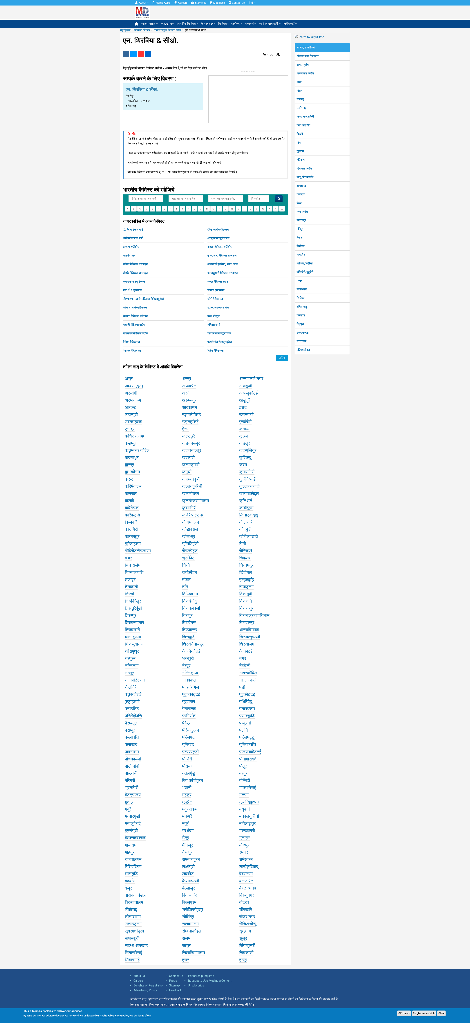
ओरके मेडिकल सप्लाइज (135, 273)
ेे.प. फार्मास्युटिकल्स (218, 229)
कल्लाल (131, 493)
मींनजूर (187, 845)
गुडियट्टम (133, 543)
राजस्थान (302, 289)
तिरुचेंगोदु (189, 601)
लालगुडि (131, 873)
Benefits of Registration (148, 985)
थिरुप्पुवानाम (134, 644)
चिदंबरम (245, 558)
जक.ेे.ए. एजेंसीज (132, 290)
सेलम (186, 938)
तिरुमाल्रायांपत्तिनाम (254, 615)
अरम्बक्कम (133, 400)
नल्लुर (129, 672)
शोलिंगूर (188, 916)
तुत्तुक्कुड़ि (246, 579)
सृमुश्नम (245, 931)
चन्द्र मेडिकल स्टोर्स (218, 281)
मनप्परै (187, 816)
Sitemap (174, 985)
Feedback (175, 990)
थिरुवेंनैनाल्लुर (193, 644)
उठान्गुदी (131, 414)
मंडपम (244, 794)
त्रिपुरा (300, 324)
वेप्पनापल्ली (190, 880)
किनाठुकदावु (248, 515)
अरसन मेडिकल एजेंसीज (219, 247)
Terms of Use (144, 1015)
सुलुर (243, 938)
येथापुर (187, 852)
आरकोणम (189, 407)
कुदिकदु (245, 457)
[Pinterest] (141, 54)
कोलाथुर (188, 536)
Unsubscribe (196, 985)
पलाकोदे (131, 744)
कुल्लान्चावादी (249, 486)
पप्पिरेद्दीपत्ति (133, 715)
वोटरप (244, 902)
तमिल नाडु (302, 306)
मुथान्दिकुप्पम (249, 802)
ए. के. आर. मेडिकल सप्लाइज (221, 255)
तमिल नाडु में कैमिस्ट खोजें (167, 30)
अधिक (282, 357)
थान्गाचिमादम (249, 629)
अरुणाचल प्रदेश (305, 73)
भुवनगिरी (131, 787)
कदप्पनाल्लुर (191, 450)
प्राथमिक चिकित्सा (186, 23)
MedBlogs (219, 2)
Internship (200, 2)
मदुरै (128, 809)
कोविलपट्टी (248, 536)
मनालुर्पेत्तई (133, 823)
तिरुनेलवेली (191, 608)
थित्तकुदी (188, 636)
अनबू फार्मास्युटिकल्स (218, 238)
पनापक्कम (247, 708)
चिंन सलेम (132, 565)
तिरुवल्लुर (246, 622)
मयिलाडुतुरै (247, 823)
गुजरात (300, 151)
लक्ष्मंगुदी (188, 866)
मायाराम (130, 845)
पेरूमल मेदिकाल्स (132, 350)
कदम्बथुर (132, 457)
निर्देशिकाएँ (289, 23)
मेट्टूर (186, 794)
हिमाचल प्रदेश (304, 168)
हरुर (185, 959)
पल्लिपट (188, 737)
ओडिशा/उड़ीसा (305, 263)
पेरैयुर (186, 723)
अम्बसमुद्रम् (134, 385)
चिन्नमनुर (246, 565)
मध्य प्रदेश (302, 211)
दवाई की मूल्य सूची (269, 23)
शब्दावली (249, 23)
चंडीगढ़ (300, 99)
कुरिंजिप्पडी (247, 479)
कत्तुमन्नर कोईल (137, 450)
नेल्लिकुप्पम (190, 672)
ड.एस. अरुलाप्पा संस (218, 307)
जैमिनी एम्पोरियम (215, 290)
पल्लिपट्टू (246, 737)
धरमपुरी (188, 658)
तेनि (185, 586)
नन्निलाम (131, 665)
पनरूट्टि (132, 708)
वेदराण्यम (246, 873)
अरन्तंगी (131, 393)
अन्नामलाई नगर (251, 378)
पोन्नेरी (187, 759)
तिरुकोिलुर (133, 601)
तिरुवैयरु (189, 622)
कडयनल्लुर (191, 443)
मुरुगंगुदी (131, 830)
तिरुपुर (187, 615)
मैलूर (185, 837)
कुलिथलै (245, 500)
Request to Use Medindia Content (209, 980)
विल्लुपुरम (189, 902)
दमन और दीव (303, 125)
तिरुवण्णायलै (134, 622)
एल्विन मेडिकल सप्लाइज (135, 264)
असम (299, 82)
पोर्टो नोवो (132, 766)
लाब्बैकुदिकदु (248, 866)
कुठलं (243, 436)
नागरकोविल (248, 672)
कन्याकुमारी (190, 464)
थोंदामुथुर (132, 651)
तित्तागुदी (245, 594)
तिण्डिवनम (190, 594)
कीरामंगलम (190, 522)
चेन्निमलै (245, 550)
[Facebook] (126, 54)
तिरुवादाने (132, 629)
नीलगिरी (131, 687)
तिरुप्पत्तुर (246, 608)
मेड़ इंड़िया (125, 30)
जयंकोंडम (189, 572)
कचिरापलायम (135, 436)
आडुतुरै (244, 400)
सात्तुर (186, 945)
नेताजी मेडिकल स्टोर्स (134, 324)
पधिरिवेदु (245, 701)
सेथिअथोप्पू (247, 923)
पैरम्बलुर (131, 723)
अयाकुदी (245, 385)
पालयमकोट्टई (250, 751)
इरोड (243, 407)
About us (139, 976)
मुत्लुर (129, 802)
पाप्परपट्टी (190, 751)
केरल (299, 203)
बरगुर (243, 773)
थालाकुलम (133, 636)
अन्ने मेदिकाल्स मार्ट (133, 238)
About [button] (142, 2)
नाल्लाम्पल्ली (248, 680)
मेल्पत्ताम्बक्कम (135, 837)
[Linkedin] (148, 54)
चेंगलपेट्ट (190, 550)
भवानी (186, 787)
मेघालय (300, 237)
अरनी (186, 393)
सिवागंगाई (132, 959)
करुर (129, 479)
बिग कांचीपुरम (192, 780)
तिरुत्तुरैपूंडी (133, 608)
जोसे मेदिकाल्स (215, 299)
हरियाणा (301, 160)
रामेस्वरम (246, 859)
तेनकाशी (131, 586)
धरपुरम (130, 658)
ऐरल (185, 428)
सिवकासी (246, 952)
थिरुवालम (246, 644)
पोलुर (243, 766)
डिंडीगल (245, 572)
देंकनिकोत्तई (191, 651)
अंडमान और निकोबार (308, 56)
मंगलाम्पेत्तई (247, 787)
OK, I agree (404, 1013)
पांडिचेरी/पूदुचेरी (305, 272)
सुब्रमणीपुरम (134, 931)
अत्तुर (129, 378)
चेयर (128, 558)
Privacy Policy (121, 1015)
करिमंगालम (133, 486)
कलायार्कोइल (249, 493)
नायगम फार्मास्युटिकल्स (219, 333)
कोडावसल (190, 529)
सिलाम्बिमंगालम (193, 952)
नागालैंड (301, 254)
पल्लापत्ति (132, 737)
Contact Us (238, 2)
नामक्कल (189, 680)
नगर (242, 658)
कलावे (129, 500)
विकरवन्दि (189, 895)
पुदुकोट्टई (247, 694)
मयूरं (185, 823)
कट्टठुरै (188, 436)
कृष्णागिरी (189, 507)
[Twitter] (133, 54)
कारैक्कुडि (132, 515)
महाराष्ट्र (301, 220)
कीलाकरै (245, 522)
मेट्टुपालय (133, 794)
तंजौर (186, 579)
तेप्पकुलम (246, 586)
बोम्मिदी (244, 780)
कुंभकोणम (132, 471)
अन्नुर (186, 378)
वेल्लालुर (188, 888)
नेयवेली (244, 665)
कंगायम (244, 428)
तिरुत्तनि (245, 601)
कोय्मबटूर (132, 536)
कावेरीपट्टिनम (193, 515)
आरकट (130, 407)
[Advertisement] (248, 99)
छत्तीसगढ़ (301, 108)
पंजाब (299, 280)
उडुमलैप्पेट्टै (191, 414)
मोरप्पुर (244, 845)
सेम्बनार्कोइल (191, 931)
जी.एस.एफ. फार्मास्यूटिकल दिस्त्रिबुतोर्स (143, 299)
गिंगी (242, 543)
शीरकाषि (245, 909)
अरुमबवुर (189, 400)
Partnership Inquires (201, 976)
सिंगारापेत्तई (133, 952)
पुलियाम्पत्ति (247, 744)
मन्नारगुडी (132, 816)
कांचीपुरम (246, 507)
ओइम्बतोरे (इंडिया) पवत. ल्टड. (222, 264)
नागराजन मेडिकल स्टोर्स (135, 333)
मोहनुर (130, 852)
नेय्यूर (186, 665)
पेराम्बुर (130, 730)
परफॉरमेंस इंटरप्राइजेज (219, 342)
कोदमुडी (245, 529)
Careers (182, 2)
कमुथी (186, 471)
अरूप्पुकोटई (248, 393)
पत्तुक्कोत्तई (133, 694)
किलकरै (131, 522)
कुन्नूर (129, 464)
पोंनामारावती (248, 759)
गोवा (299, 142)
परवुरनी (245, 723)
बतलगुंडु (188, 773)
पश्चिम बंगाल (303, 350)
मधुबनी (244, 809)
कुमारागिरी (246, 471)
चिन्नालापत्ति (134, 572)
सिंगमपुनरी (247, 945)
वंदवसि (130, 880)
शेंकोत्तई (131, 909)
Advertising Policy (145, 990)
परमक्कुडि (247, 715)
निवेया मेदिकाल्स (131, 342)
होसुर (243, 959)
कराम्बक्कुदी (191, 479)
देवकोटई (245, 651)
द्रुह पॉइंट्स (213, 316)
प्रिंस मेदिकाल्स (215, 350)
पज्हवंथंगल (190, 687)
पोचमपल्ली (133, 759)
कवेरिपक (132, 507)
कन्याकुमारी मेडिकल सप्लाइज (222, 273)
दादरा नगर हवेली (305, 116)
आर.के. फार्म (129, 255)
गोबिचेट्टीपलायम (138, 550)
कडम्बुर (130, 443)
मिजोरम (300, 246)
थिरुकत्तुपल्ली (249, 636)
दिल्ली (300, 134)
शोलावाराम (133, 916)
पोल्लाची (131, 773)
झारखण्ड (301, 185)
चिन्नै (186, 565)
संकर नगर (247, 916)
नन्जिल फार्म (213, 324)
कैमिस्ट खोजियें (142, 30)
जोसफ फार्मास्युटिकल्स (135, 307)
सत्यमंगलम (190, 923)
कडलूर (244, 443)
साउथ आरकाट (136, 945)
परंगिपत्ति (189, 715)
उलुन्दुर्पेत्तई (190, 421)
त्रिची (129, 594)
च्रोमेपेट (188, 558)
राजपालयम (133, 859)
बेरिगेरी (130, 780)
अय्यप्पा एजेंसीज (131, 247)
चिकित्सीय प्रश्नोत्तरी (229, 23)
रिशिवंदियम (133, 866)
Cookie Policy (106, 1015)
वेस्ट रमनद (247, 888)
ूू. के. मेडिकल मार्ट (133, 229)
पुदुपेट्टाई (132, 701)
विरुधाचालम (134, 902)
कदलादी (188, 457)
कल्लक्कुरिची (192, 486)
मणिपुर (300, 229)
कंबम (243, 464)
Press (173, 980)
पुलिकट (188, 744)
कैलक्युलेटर (207, 23)
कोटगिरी (131, 529)
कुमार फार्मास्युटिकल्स (134, 281)
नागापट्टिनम (135, 680)
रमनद (243, 852)
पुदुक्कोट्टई (191, 694)
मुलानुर (244, 837)
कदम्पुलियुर (247, 450)
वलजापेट (246, 880)
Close (441, 1013)
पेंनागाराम (189, 708)
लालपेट (188, 873)
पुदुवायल (188, 701)
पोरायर (187, 766)
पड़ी (242, 687)
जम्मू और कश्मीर (305, 177)
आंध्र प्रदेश (303, 64)
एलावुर (130, 428)
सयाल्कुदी (132, 938)
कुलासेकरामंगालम (195, 500)
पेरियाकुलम (190, 730)
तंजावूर (130, 579)
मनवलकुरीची (249, 816)
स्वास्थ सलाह (148, 23)
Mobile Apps (163, 2)
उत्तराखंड (301, 341)
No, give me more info (424, 1013)
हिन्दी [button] (250, 2)
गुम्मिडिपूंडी (190, 543)
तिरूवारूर (189, 629)
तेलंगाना (301, 315)
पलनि (243, 730)
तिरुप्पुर (130, 615)
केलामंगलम (190, 493)
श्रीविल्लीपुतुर (192, 909)
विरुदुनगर (246, 895)
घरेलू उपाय (166, 23)
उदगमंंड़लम (133, 421)
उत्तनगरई (246, 414)
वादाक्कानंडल (135, 895)
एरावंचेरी (245, 421)
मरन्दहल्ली (247, 830)
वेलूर (128, 888)
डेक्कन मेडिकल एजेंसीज (135, 316)
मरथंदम (188, 830)
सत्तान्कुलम (133, 923)
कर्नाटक (301, 194)
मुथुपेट (187, 802)
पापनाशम (132, 751)
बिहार (299, 90)
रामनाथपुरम (191, 859)
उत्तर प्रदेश (302, 332)
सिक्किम (301, 298)
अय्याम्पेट (189, 385)
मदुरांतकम (189, 809)
